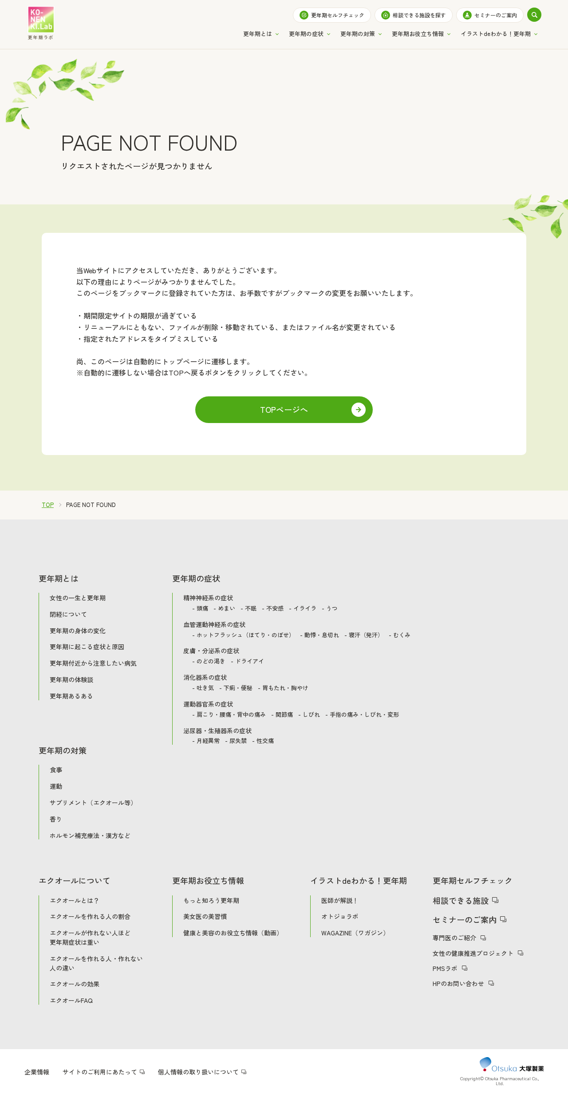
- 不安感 (273, 608)
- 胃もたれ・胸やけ (283, 688)
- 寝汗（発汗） (363, 635)
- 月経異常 (206, 741)
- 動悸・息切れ (319, 635)
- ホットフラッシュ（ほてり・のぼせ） (243, 635)
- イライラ (302, 608)
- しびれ (309, 715)
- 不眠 (248, 608)
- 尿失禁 (236, 741)
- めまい (224, 608)
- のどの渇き (208, 661)
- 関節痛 (282, 715)
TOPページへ (284, 409)
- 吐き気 (203, 688)
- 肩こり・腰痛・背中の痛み (229, 715)
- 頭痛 (200, 608)
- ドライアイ (247, 661)
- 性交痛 (263, 741)
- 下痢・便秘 (235, 688)
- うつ (330, 608)
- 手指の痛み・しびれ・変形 (362, 715)
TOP (48, 505)
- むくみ (399, 635)
